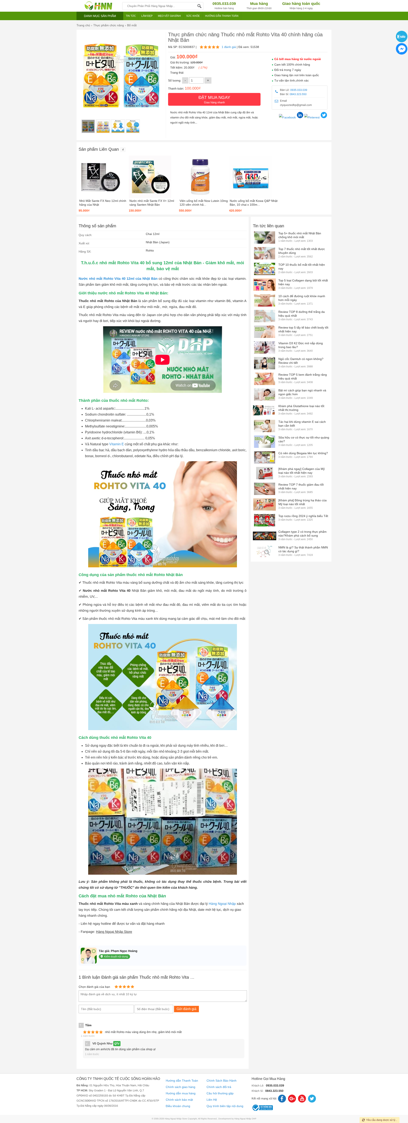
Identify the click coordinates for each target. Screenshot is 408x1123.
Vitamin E (116, 444)
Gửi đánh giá (186, 1009)
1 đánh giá (229, 47)
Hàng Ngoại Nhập (222, 904)
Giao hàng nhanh (214, 99)
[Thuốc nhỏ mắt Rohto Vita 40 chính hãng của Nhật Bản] (88, 126)
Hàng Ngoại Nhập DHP (245, 1119)
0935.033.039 (298, 89)
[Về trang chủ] (98, 6)
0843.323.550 (298, 94)
